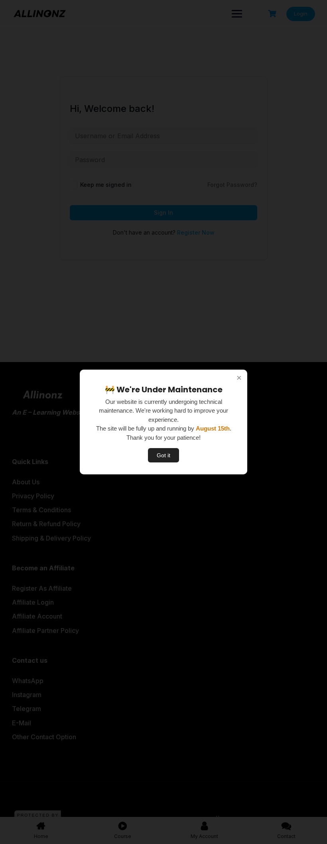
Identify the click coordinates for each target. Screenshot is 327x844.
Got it (163, 455)
